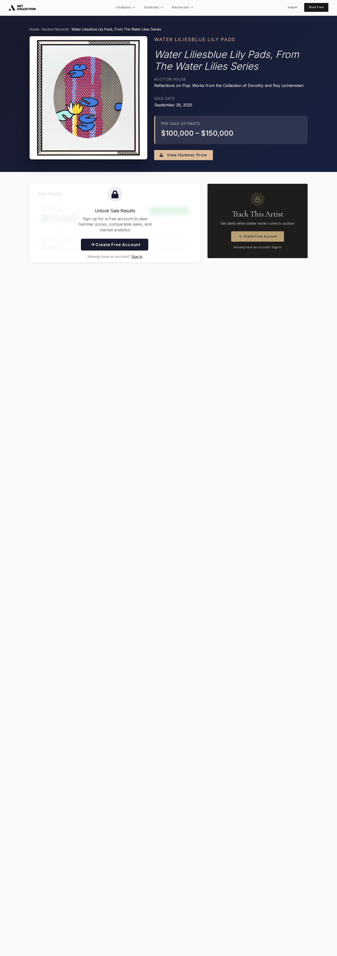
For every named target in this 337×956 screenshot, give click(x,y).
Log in (292, 7)
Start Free (316, 7)
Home (34, 29)
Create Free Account (260, 236)
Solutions (151, 7)
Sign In (136, 256)
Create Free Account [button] (117, 244)
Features (124, 7)
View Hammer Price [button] (186, 154)
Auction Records (55, 29)
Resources (180, 7)
